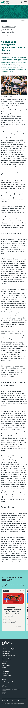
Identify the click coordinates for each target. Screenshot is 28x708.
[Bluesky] (15, 701)
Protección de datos (7, 32)
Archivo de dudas (6, 675)
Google (23, 267)
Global (9, 36)
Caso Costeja (10, 103)
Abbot (10, 415)
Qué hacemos (5, 653)
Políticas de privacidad (8, 682)
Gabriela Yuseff (7, 53)
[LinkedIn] (5, 701)
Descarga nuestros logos (8, 655)
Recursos (4, 661)
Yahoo (6, 269)
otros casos (15, 489)
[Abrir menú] (25, 2)
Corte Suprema (14, 468)
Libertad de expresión (7, 29)
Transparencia (6, 665)
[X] (12, 701)
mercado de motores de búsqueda (15, 243)
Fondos (4, 667)
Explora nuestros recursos (13, 585)
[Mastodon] (2, 701)
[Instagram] (7, 701)
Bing (2, 269)
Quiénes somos (6, 651)
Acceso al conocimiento (8, 26)
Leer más (19, 626)
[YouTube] (18, 701)
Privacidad (7, 619)
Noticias (4, 663)
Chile (3, 36)
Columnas (3, 21)
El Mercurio (20, 430)
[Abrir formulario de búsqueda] (21, 2)
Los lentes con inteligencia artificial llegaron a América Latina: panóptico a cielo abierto (12, 612)
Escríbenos (5, 673)
